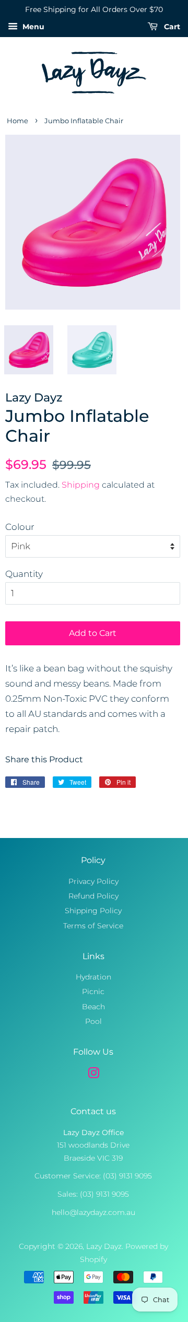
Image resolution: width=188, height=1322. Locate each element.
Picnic (93, 991)
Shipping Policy (93, 910)
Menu (32, 26)
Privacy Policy (93, 881)
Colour (19, 527)
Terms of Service (93, 925)
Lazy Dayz (104, 1246)
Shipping (81, 485)
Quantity (24, 574)
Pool (93, 1021)
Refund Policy (93, 896)
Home (17, 121)
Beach (93, 1006)
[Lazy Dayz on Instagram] (93, 1075)
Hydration (93, 977)
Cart (171, 26)
